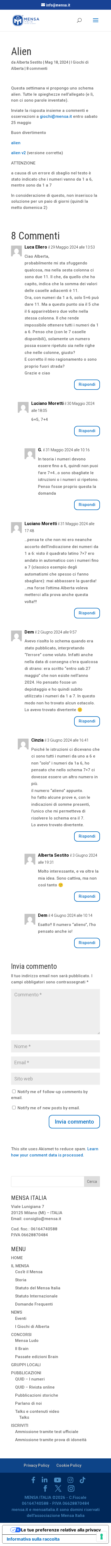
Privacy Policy (36, 1465)
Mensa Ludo (27, 1340)
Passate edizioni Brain (36, 1356)
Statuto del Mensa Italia (37, 1288)
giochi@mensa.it (56, 116)
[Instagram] (70, 1480)
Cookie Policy (68, 1465)
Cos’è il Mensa (29, 1271)
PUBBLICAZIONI (26, 1373)
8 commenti (36, 68)
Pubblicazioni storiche (36, 1395)
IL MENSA (20, 1265)
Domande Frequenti (34, 1304)
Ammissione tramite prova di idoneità (50, 1439)
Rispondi (87, 384)
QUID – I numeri (30, 1379)
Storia (20, 1280)
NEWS (16, 1312)
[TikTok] (82, 1480)
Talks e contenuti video (37, 1411)
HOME (17, 1257)
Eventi (20, 1318)
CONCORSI (21, 1334)
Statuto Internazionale (36, 1296)
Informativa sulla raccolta (33, 1539)
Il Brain (22, 1348)
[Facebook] (33, 1480)
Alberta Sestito (29, 62)
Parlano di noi (28, 1403)
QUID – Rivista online (35, 1387)
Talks (24, 1417)
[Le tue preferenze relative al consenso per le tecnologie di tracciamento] (101, 1536)
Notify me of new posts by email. (49, 1108)
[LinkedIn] (44, 1480)
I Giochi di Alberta (32, 1326)
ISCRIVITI (19, 1425)
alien (16, 142)
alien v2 (18, 152)
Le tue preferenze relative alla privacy (61, 1530)
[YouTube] (57, 1480)
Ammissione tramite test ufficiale (46, 1431)
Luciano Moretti (47, 403)
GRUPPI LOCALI (26, 1364)
